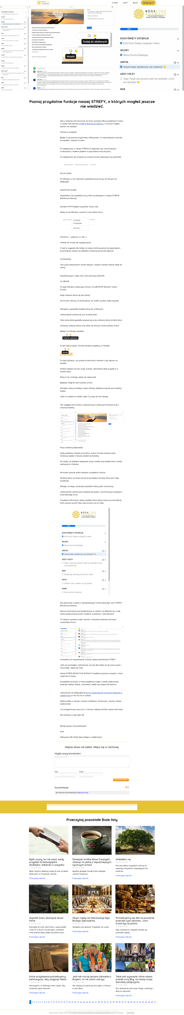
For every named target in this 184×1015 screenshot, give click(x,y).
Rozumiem (130, 1013)
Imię (56, 772)
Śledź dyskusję (127, 787)
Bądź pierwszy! (82, 793)
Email (81, 772)
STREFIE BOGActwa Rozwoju (91, 124)
